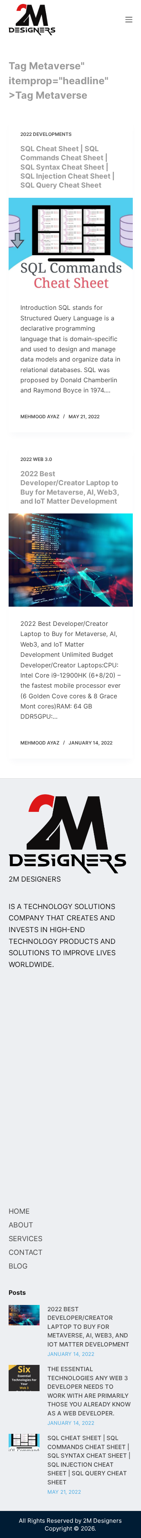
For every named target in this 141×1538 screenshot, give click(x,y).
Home (19, 1211)
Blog (18, 1266)
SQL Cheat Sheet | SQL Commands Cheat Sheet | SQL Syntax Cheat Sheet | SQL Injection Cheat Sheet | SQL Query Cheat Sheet (67, 166)
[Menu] (128, 19)
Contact (26, 1252)
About (21, 1225)
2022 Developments (46, 134)
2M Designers (102, 1520)
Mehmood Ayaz (40, 416)
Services (25, 1238)
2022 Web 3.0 (36, 459)
